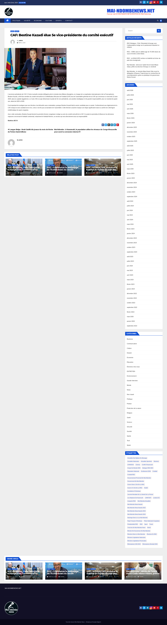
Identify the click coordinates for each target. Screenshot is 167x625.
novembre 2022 (132, 298)
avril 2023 (130, 275)
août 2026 (130, 90)
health (146, 488)
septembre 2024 (132, 196)
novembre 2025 (132, 132)
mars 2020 (130, 316)
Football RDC (131, 474)
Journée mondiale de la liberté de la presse (140, 494)
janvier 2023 (131, 289)
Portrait (129, 403)
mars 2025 (130, 169)
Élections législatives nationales (136, 537)
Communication (132, 343)
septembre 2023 (132, 252)
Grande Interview (132, 380)
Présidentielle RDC (133, 524)
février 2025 (130, 173)
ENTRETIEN (131, 371)
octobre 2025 (131, 136)
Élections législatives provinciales (137, 540)
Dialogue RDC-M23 (147, 468)
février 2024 (130, 229)
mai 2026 (130, 104)
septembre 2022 (132, 307)
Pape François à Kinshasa (135, 521)
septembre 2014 (132, 326)
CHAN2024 (131, 464)
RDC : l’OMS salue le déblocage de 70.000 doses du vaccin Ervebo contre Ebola (62, 169)
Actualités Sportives (146, 461)
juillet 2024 (130, 206)
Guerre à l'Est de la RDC (135, 488)
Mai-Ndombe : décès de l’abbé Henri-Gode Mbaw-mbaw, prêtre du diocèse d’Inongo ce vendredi (143, 573)
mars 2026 (130, 113)
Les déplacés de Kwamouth (135, 497)
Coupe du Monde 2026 (134, 468)
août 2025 (130, 146)
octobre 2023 (131, 247)
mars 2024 (130, 224)
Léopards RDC (132, 501)
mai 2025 (130, 159)
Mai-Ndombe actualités (144, 501)
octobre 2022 (131, 302)
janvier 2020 (131, 321)
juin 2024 (130, 210)
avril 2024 (130, 219)
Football (155, 471)
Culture (48, 20)
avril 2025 (130, 164)
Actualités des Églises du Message (137, 458)
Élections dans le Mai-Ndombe (136, 534)
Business (130, 339)
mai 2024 (130, 215)
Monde (129, 385)
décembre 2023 (132, 238)
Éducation (130, 362)
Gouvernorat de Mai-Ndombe (136, 481)
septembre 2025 (132, 141)
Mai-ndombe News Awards (135, 504)
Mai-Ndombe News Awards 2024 (137, 514)
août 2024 (130, 201)
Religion (129, 413)
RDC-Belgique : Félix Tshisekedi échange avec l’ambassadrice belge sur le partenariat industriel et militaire (23, 170)
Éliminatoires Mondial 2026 (150, 544)
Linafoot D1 (156, 497)
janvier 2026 (131, 122)
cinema (138, 464)
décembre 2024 (132, 182)
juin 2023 (130, 266)
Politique (16, 20)
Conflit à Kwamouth (147, 464)
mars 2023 (130, 279)
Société (27, 20)
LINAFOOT (148, 497)
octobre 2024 (131, 192)
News (12, 31)
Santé (52, 165)
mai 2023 (130, 270)
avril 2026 (130, 109)
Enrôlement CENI (146, 471)
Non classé (130, 394)
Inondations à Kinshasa (134, 491)
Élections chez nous (133, 367)
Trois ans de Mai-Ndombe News (136, 527)
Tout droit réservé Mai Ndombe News (75, 622)
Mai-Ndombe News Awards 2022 (137, 507)
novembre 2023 (132, 242)
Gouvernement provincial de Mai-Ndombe (139, 478)
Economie (38, 20)
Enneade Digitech (96, 622)
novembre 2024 (132, 187)
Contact (69, 20)
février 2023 (130, 284)
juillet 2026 (130, 95)
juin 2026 (130, 99)
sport (145, 524)
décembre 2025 (132, 127)
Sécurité (129, 427)
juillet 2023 (130, 261)
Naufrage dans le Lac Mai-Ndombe (137, 517)
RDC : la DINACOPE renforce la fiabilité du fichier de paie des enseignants (101, 169)
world (149, 527)
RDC (141, 524)
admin (21, 40)
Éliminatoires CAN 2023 (134, 544)
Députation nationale (133, 471)
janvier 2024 (131, 233)
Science (129, 422)
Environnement (132, 376)
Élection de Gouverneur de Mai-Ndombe (139, 531)
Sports (58, 20)
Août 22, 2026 (13, 576)
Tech (128, 440)
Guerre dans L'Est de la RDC (136, 484)
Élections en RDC (152, 534)
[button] (157, 20)
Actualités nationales (133, 461)
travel (151, 524)
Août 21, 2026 (92, 576)
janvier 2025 (131, 178)
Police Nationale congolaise (151, 521)
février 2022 (130, 312)
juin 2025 (130, 155)
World (129, 445)
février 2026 (130, 118)
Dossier (129, 353)
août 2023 (130, 256)
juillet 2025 (130, 150)
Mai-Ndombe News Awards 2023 (137, 511)
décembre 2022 (132, 293)
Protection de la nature (134, 408)
